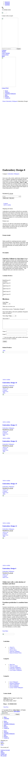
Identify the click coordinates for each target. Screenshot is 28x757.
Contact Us (12, 648)
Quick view (5, 391)
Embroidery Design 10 (10, 382)
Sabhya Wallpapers (14, 684)
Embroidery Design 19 (10, 483)
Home (4, 101)
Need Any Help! (14, 666)
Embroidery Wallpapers (12, 101)
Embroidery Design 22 (10, 526)
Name (4, 331)
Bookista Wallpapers (15, 683)
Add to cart (5, 198)
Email (4, 334)
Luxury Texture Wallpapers (16, 687)
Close (2, 742)
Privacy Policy (13, 650)
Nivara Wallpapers (14, 686)
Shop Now (12, 664)
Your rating (6, 315)
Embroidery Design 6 (9, 568)
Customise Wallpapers (15, 667)
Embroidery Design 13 (10, 425)
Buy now (12, 198)
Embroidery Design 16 (10, 441)
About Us (12, 647)
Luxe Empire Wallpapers (16, 670)
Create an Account (5, 750)
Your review (6, 318)
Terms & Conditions (15, 651)
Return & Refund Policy (16, 653)
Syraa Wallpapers (14, 682)
